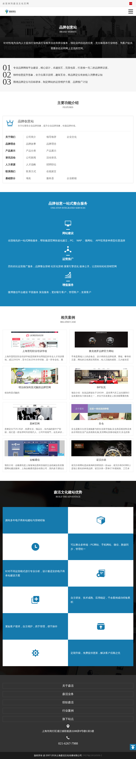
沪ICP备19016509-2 (92, 755)
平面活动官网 (130, 3)
